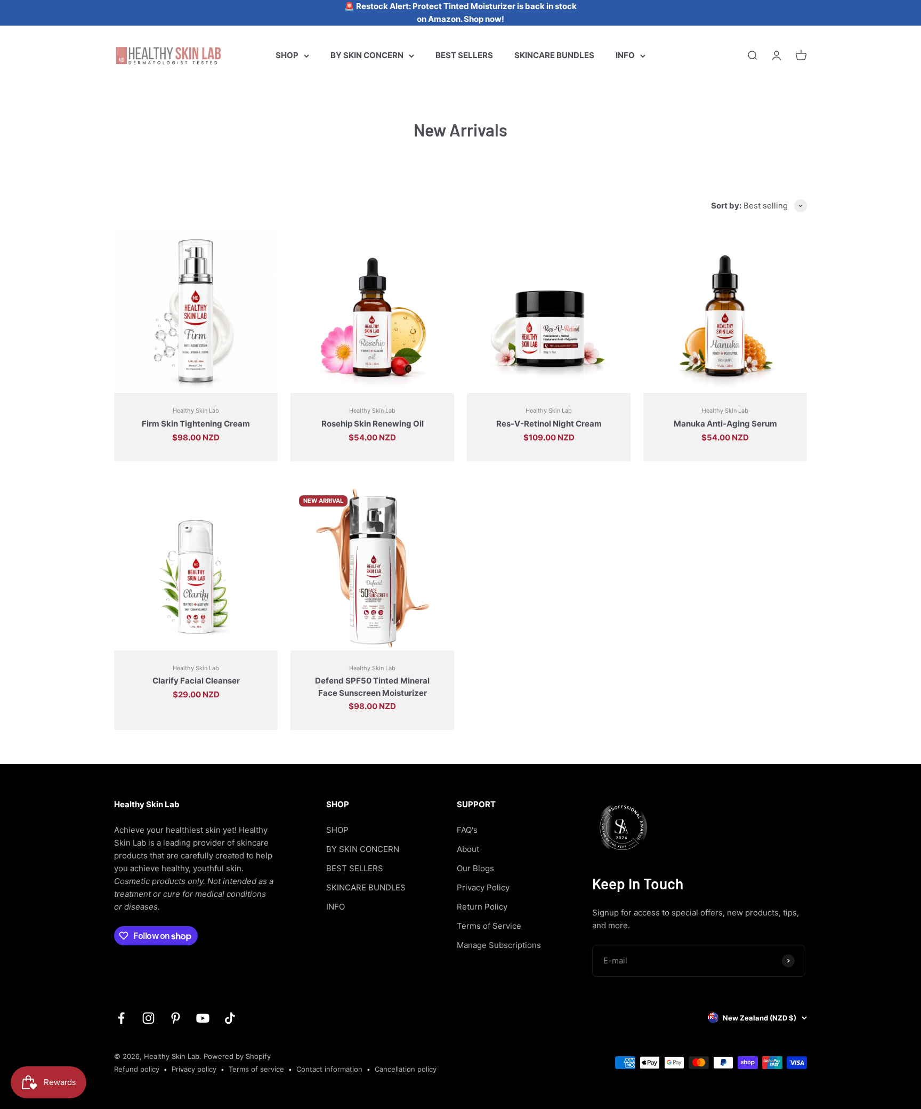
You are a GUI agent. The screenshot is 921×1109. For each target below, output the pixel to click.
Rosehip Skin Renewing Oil (372, 424)
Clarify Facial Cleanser (196, 681)
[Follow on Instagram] (148, 1018)
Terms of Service (489, 926)
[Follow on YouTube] (203, 1018)
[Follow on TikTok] (230, 1018)
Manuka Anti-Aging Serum (725, 424)
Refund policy (136, 1069)
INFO (625, 55)
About (468, 849)
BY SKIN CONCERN (366, 55)
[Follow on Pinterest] (175, 1018)
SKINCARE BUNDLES (554, 55)
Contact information (329, 1069)
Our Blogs (475, 868)
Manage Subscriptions (499, 945)
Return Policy (482, 907)
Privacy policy (194, 1069)
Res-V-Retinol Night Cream (549, 424)
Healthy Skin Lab (196, 410)
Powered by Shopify (237, 1056)
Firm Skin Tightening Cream (196, 424)
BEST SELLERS (464, 55)
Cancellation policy (406, 1069)
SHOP (287, 55)
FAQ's (467, 830)
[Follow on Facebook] (121, 1018)
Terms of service (256, 1069)
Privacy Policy (483, 887)
